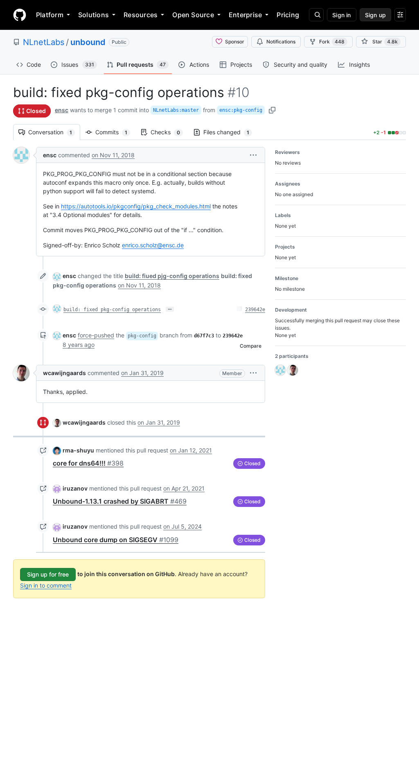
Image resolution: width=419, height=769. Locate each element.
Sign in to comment (46, 585)
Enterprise (245, 15)
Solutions (93, 15)
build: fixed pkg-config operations (112, 309)
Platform (49, 15)
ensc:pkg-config (240, 110)
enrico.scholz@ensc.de (153, 245)
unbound (88, 42)
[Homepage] (19, 14)
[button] (253, 155)
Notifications (280, 41)
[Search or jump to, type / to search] (316, 14)
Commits (115, 132)
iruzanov (75, 488)
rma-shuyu (78, 450)
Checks (169, 132)
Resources (141, 15)
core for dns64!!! (88, 463)
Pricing (288, 15)
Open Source (193, 15)
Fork (332, 41)
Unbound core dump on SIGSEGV (115, 540)
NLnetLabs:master (176, 110)
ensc (61, 109)
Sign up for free (48, 574)
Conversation (54, 132)
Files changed (230, 132)
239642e (255, 309)
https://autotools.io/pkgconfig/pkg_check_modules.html (136, 206)
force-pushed (96, 335)
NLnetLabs (43, 42)
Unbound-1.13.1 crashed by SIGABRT (120, 501)
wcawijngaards (64, 372)
